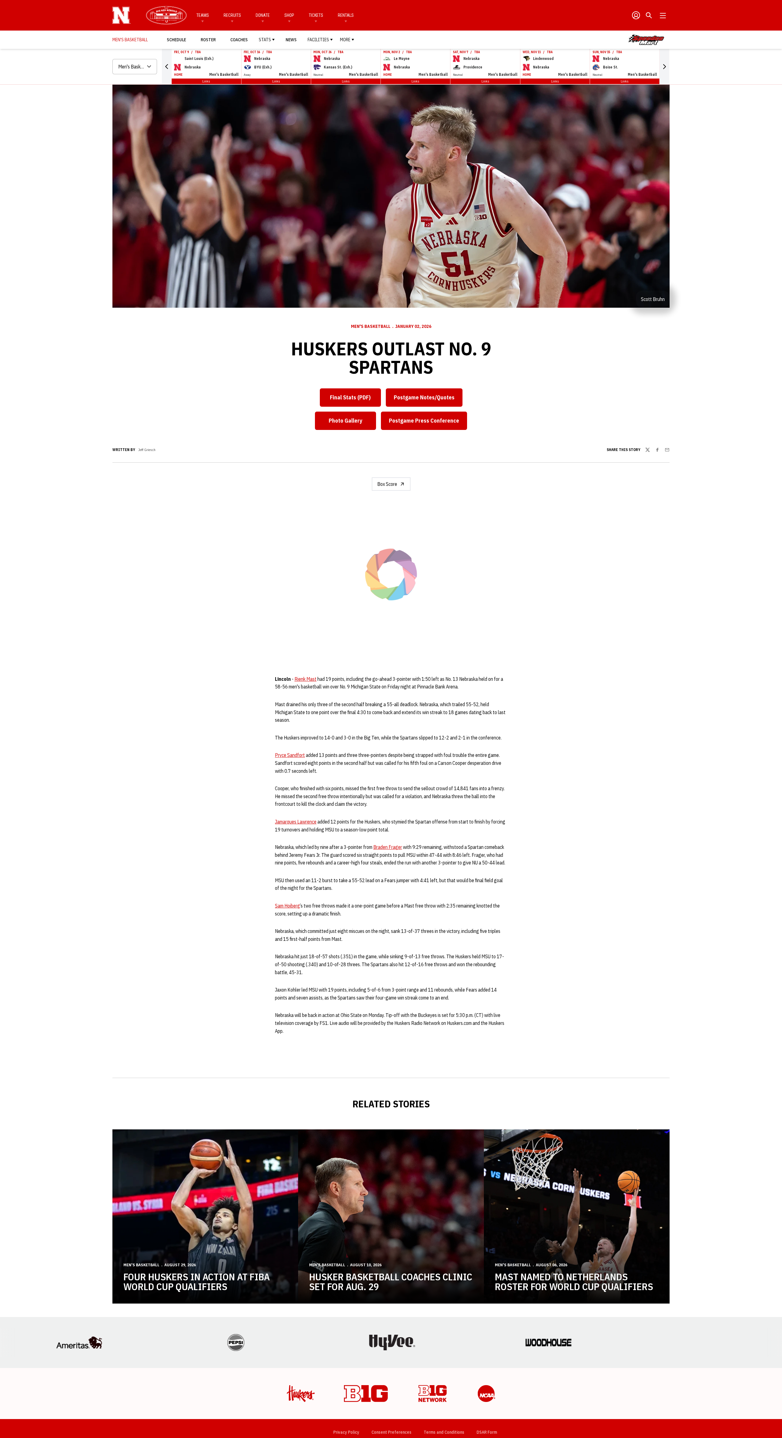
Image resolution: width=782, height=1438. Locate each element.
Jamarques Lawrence (295, 838)
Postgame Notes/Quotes (428, 399)
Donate (263, 15)
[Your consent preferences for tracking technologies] (10, 1427)
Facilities (318, 39)
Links (206, 81)
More (345, 39)
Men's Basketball (370, 326)
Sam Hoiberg (287, 922)
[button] (167, 66)
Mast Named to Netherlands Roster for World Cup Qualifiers (574, 1297)
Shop (289, 15)
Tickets (316, 15)
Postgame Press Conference (428, 422)
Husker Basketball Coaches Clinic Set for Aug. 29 (390, 1297)
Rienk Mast (305, 695)
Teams (202, 15)
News (291, 39)
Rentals (346, 15)
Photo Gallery (352, 422)
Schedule (176, 39)
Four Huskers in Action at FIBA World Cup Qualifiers (196, 1297)
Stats (265, 39)
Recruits (232, 15)
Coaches (239, 39)
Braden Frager (387, 863)
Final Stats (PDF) (350, 397)
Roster (208, 39)
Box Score (387, 484)
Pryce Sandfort (290, 771)
